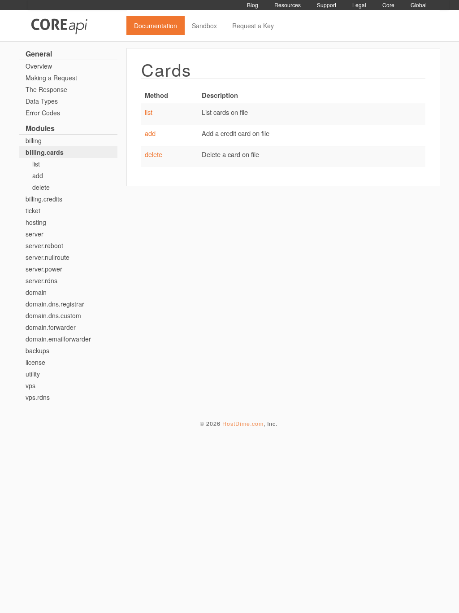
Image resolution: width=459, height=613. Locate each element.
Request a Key (253, 25)
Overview (39, 65)
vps (30, 385)
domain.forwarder (51, 327)
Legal (359, 5)
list (36, 163)
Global (419, 5)
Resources (287, 5)
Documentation (155, 25)
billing (34, 140)
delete (41, 187)
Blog (252, 5)
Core (388, 5)
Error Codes (43, 112)
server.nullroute (47, 257)
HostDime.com (243, 424)
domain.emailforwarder (58, 338)
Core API (77, 25)
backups (37, 350)
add (37, 175)
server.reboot (44, 245)
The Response (46, 89)
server (34, 233)
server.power (44, 268)
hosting (36, 222)
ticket (33, 210)
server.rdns (41, 280)
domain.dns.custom (53, 315)
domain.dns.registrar (55, 303)
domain (36, 292)
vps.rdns (38, 397)
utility (33, 373)
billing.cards (45, 152)
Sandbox (204, 25)
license (35, 362)
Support (326, 5)
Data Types (42, 100)
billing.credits (44, 198)
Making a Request (51, 77)
